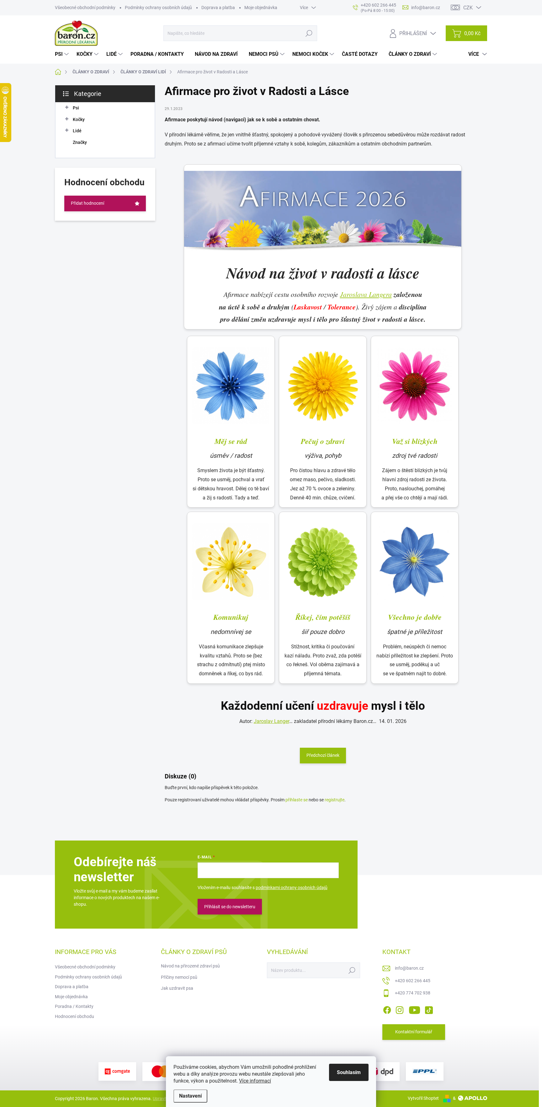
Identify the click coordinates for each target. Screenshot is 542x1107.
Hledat (309, 33)
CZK (468, 8)
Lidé (77, 130)
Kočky (79, 119)
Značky (80, 142)
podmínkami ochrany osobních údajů (291, 887)
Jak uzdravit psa (177, 988)
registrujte (334, 799)
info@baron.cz (409, 968)
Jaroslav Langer (271, 721)
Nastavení (190, 1096)
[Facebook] (387, 1009)
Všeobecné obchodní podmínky (85, 7)
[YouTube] (414, 1009)
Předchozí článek (322, 755)
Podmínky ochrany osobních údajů (158, 7)
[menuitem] (62, 54)
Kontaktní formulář (413, 1031)
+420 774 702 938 (412, 992)
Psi (76, 107)
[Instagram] (399, 1009)
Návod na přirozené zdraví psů (190, 965)
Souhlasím (349, 1072)
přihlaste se (296, 799)
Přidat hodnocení (87, 203)
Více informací (255, 1081)
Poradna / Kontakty (74, 1006)
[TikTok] (428, 1009)
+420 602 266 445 (412, 980)
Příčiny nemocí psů (179, 977)
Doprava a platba (218, 7)
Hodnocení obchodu (74, 1016)
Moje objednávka (260, 7)
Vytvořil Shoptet (423, 1098)
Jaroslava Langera (366, 294)
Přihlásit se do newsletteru (229, 906)
